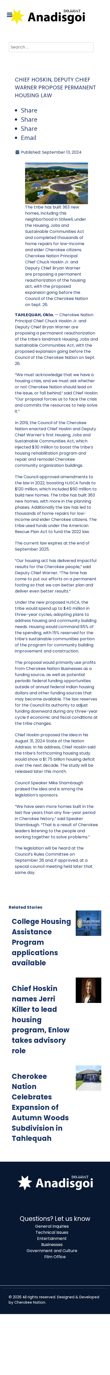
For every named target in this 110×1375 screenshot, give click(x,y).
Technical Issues (52, 1232)
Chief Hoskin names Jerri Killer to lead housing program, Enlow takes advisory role (41, 1020)
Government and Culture (52, 1251)
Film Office (55, 1257)
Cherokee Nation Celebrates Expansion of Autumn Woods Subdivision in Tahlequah (40, 1108)
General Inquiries (52, 1226)
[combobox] (51, 47)
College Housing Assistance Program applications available (41, 942)
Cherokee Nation (29, 1302)
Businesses (52, 1245)
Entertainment (52, 1238)
